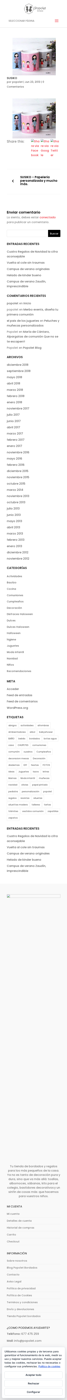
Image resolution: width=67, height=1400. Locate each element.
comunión (14, 751)
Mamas (12, 778)
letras (46, 771)
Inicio (27, 303)
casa (11, 745)
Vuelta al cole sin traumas (26, 263)
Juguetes (13, 646)
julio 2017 (13, 415)
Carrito (11, 1234)
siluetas (37, 798)
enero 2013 (14, 546)
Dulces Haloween (18, 627)
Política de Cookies (19, 1295)
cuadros (28, 751)
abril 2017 (13, 427)
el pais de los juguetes (23, 321)
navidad (12, 784)
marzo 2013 (15, 534)
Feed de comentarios (22, 701)
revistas (25, 798)
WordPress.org (17, 708)
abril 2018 (13, 383)
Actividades (14, 576)
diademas (14, 765)
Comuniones (15, 595)
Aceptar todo (33, 1374)
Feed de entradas (19, 695)
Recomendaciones (19, 671)
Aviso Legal (14, 1281)
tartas (47, 804)
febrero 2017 (15, 440)
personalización (30, 791)
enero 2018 (14, 402)
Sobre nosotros (17, 1261)
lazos (36, 771)
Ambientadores (17, 731)
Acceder (13, 689)
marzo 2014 (15, 490)
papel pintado (40, 784)
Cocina (11, 589)
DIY (25, 765)
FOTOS (46, 765)
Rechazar (33, 1383)
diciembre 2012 (17, 552)
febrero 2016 (15, 465)
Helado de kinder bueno (24, 275)
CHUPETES (23, 745)
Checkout (13, 1241)
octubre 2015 (16, 484)
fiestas (35, 765)
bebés (21, 738)
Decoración (14, 608)
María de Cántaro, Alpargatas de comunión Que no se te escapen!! (32, 336)
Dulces (11, 620)
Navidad (12, 658)
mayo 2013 (14, 521)
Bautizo (11, 582)
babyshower (46, 731)
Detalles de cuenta (19, 1221)
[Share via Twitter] (55, 155)
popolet (17, 82)
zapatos (13, 817)
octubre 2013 (16, 502)
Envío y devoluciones (20, 1309)
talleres (36, 804)
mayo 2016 (14, 459)
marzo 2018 (15, 390)
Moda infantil (15, 652)
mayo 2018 (14, 377)
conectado (47, 217)
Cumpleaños (15, 601)
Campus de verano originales (28, 269)
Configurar (33, 1391)
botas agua (50, 738)
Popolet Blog (32, 348)
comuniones (39, 745)
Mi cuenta (13, 1214)
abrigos (12, 725)
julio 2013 (13, 508)
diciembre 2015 (17, 471)
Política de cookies (49, 1366)
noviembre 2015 (18, 477)
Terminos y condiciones (22, 1302)
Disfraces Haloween (20, 614)
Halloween (14, 633)
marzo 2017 (15, 433)
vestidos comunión (33, 811)
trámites (13, 811)
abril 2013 (13, 527)
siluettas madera (18, 804)
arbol (32, 731)
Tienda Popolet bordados (24, 1316)
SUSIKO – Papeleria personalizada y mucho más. (38, 181)
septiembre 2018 (19, 371)
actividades (27, 725)
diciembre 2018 (17, 365)
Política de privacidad (21, 1288)
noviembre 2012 (18, 559)
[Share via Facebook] (35, 155)
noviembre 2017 (18, 408)
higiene (11, 639)
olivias (24, 784)
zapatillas (53, 811)
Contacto (13, 1274)
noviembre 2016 (18, 452)
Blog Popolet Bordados (22, 1267)
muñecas (44, 778)
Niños (10, 665)
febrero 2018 (15, 396)
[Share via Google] (45, 155)
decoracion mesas (18, 758)
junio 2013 (14, 515)
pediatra (13, 791)
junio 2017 (14, 421)
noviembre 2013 (18, 496)
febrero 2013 (15, 540)
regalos (12, 798)
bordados (34, 738)
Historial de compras (20, 1227)
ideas (11, 771)
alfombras (43, 725)
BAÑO (11, 738)
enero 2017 (14, 446)
